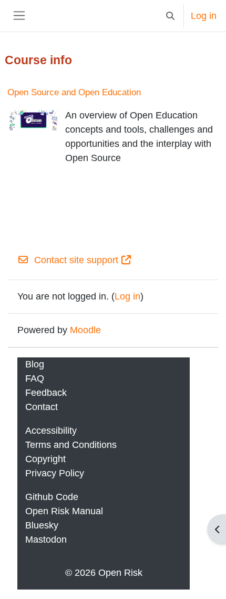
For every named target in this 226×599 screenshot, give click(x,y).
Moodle (85, 330)
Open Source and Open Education (74, 92)
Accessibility (51, 430)
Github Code (51, 497)
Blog (34, 364)
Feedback (46, 392)
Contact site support (76, 260)
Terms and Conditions (71, 445)
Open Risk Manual (64, 511)
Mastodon (46, 539)
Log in (204, 16)
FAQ (34, 378)
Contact (41, 407)
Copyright (45, 459)
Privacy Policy (54, 473)
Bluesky (41, 525)
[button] (170, 16)
